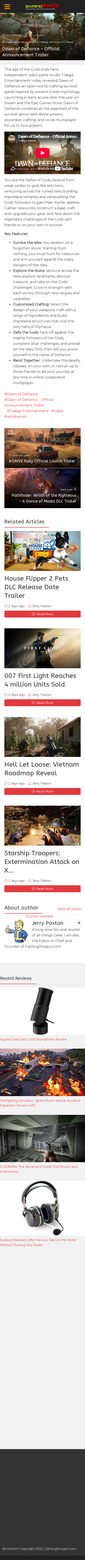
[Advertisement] (42, 1299)
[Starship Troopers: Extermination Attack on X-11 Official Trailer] (42, 826)
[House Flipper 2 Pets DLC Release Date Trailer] (42, 551)
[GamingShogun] (43, 6)
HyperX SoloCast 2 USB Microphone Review (33, 1039)
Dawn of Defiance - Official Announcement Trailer (28, 402)
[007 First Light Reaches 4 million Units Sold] (42, 648)
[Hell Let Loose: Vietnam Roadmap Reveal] (42, 737)
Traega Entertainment (29, 411)
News (24, 42)
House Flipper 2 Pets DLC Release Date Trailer (36, 587)
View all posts (69, 909)
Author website (39, 916)
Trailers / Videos (38, 42)
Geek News (13, 42)
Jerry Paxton (36, 35)
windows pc (17, 416)
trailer (59, 411)
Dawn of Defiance (22, 394)
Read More (44, 614)
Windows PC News (61, 42)
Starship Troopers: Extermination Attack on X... (41, 861)
